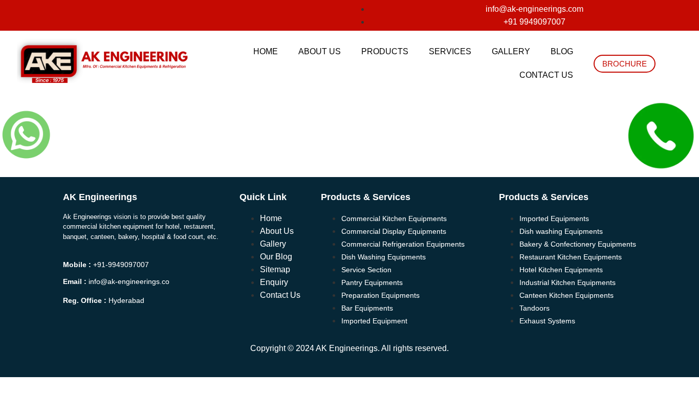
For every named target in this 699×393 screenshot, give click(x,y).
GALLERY (511, 51)
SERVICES (450, 51)
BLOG (562, 51)
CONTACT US (546, 75)
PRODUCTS (384, 51)
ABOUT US (319, 51)
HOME (265, 51)
